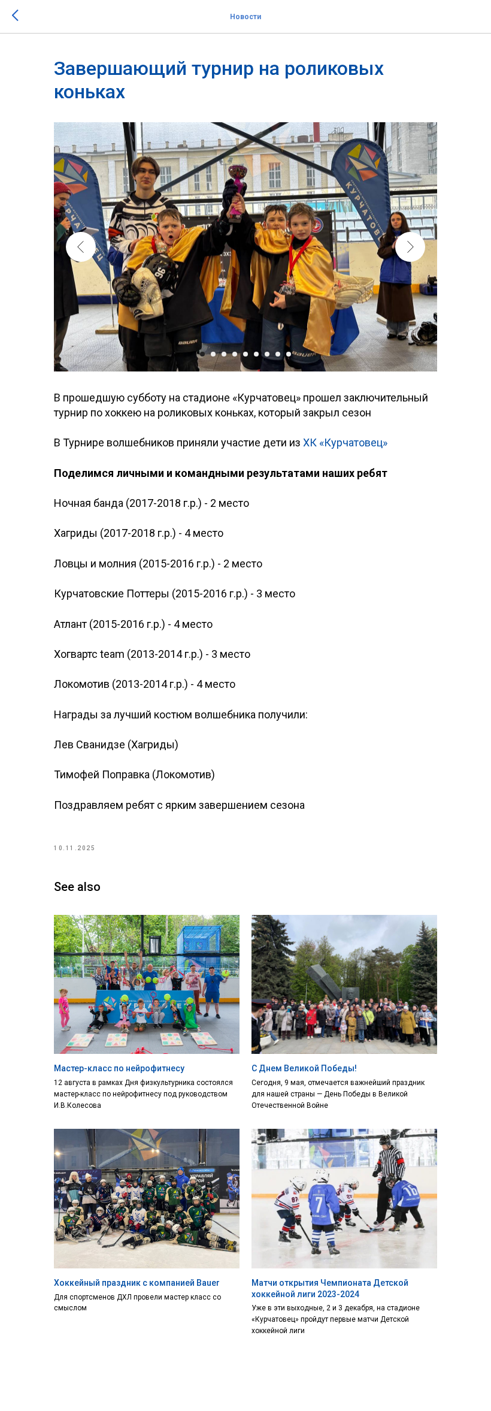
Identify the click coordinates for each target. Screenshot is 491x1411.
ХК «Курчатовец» (345, 442)
